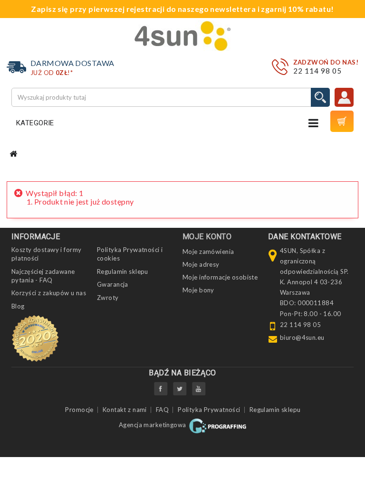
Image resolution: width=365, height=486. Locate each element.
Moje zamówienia (208, 251)
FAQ (162, 409)
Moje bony (198, 290)
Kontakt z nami (125, 409)
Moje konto (206, 236)
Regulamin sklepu (122, 271)
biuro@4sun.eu (302, 337)
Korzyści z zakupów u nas (48, 293)
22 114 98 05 (317, 70)
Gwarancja (112, 284)
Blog (18, 306)
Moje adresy (201, 264)
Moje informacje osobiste (220, 277)
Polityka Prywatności (209, 409)
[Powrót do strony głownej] (13, 154)
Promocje (79, 409)
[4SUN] (182, 35)
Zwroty (108, 297)
